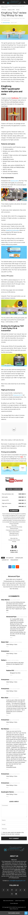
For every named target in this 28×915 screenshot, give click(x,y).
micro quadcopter (9, 557)
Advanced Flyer (6, 22)
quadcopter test (5, 559)
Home (2, 6)
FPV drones (11, 873)
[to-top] (26, 912)
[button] (3, 2)
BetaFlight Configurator (12, 230)
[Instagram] (7, 890)
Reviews (17, 9)
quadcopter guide (19, 557)
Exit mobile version (14, 913)
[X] (13, 566)
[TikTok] (20, 890)
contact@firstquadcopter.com (17, 880)
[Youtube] (16, 894)
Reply (7, 612)
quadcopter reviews (19, 869)
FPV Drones (7, 6)
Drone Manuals (14, 903)
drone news (20, 866)
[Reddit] (16, 890)
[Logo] (14, 851)
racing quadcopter (14, 559)
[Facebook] (10, 566)
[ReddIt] (17, 566)
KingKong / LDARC (11, 9)
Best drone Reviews (8, 900)
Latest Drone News (20, 900)
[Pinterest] (11, 890)
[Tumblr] (24, 890)
